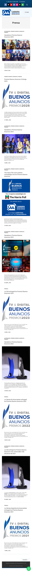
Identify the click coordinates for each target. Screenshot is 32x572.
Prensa (6, 32)
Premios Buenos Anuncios (17, 31)
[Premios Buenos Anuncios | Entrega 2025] (16, 96)
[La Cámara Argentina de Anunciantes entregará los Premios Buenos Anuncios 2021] (16, 527)
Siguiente (25, 559)
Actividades (7, 31)
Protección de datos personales (16, 565)
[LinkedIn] (14, 4)
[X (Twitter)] (8, 4)
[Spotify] (22, 4)
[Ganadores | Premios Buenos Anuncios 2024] (16, 143)
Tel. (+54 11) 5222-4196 (13, 1)
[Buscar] (27, 4)
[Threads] (20, 4)
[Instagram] (17, 4)
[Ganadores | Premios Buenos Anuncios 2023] (16, 256)
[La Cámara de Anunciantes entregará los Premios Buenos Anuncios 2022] (16, 416)
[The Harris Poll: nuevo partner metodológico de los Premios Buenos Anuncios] (16, 197)
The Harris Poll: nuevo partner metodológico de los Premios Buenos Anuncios (15, 174)
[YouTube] (11, 4)
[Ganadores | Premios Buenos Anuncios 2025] (16, 50)
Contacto (23, 1)
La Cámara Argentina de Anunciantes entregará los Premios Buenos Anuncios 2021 (15, 510)
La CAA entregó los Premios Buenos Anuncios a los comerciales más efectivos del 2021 (15, 451)
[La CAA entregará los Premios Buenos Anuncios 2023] (16, 309)
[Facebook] (5, 4)
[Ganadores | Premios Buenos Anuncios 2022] (16, 363)
